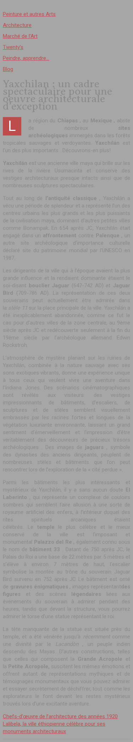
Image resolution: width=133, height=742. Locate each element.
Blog (8, 69)
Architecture (17, 25)
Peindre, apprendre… (26, 58)
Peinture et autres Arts (29, 14)
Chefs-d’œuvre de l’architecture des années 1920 (60, 716)
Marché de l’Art (20, 36)
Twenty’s (13, 47)
